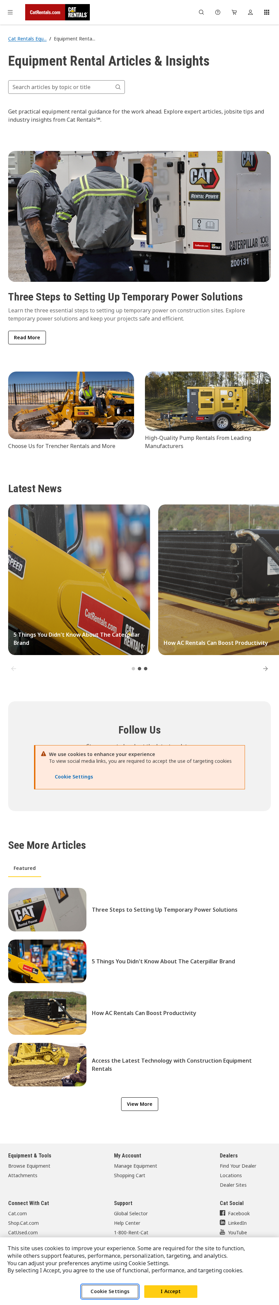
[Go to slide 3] (145, 668)
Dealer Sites (233, 1185)
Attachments (22, 1175)
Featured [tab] (25, 868)
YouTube (237, 1232)
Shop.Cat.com (23, 1223)
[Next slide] (265, 668)
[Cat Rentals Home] (57, 12)
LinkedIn (237, 1223)
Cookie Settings (110, 1291)
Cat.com (17, 1213)
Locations (231, 1175)
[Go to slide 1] (133, 668)
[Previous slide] (13, 668)
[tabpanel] (139, 987)
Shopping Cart (129, 1175)
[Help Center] (217, 12)
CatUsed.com (23, 1232)
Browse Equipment (29, 1166)
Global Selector (131, 1213)
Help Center (127, 1223)
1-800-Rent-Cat (131, 1232)
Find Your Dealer (238, 1166)
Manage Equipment (135, 1166)
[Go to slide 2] (139, 668)
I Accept (171, 1291)
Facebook (239, 1213)
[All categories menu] (10, 12)
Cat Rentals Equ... (27, 38)
